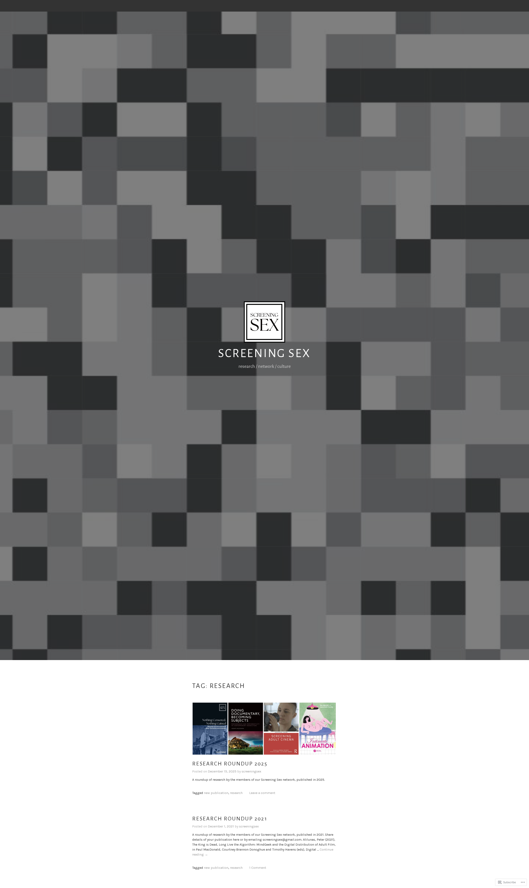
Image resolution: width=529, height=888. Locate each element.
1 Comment (257, 868)
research (236, 793)
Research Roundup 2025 (229, 764)
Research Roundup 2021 (229, 819)
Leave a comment (262, 793)
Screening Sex (264, 353)
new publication (216, 793)
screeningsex (251, 771)
